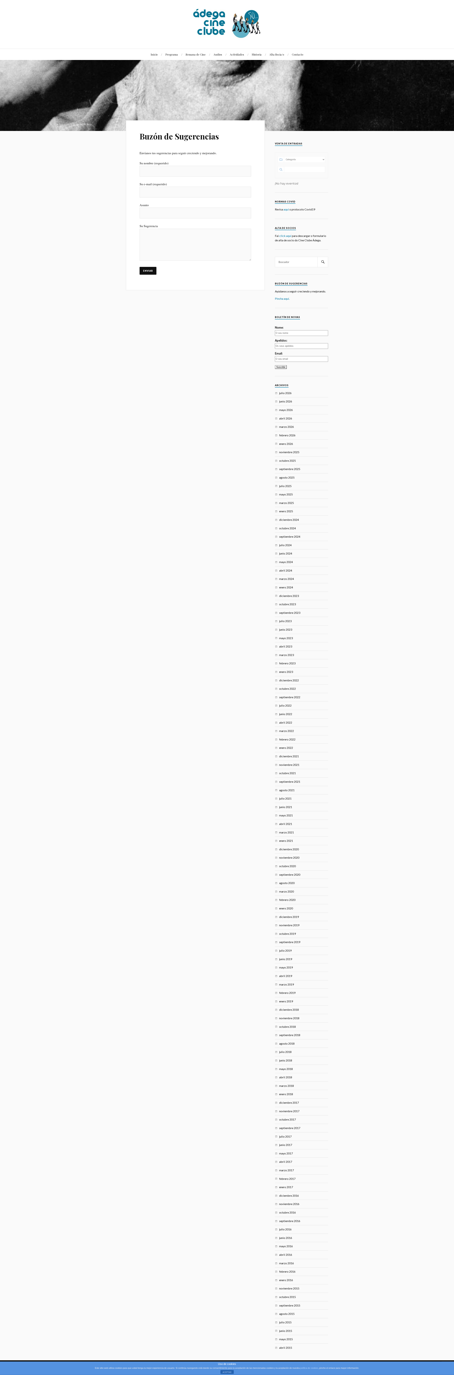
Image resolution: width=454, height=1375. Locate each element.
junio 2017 (285, 1144)
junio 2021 (285, 807)
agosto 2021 (287, 790)
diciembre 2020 (289, 849)
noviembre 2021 (289, 764)
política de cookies (309, 1368)
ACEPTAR (227, 1372)
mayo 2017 (286, 1153)
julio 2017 (285, 1136)
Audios (218, 54)
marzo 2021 (286, 832)
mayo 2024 (286, 562)
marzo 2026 (286, 426)
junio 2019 (285, 959)
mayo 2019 (286, 967)
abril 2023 (285, 646)
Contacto (297, 54)
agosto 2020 (287, 883)
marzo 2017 (286, 1170)
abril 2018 (285, 1077)
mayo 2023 (286, 638)
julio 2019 (285, 950)
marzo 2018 (286, 1085)
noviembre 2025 (289, 452)
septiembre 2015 (289, 1305)
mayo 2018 (286, 1069)
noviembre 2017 (289, 1111)
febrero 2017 (287, 1178)
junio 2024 (285, 553)
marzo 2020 (286, 891)
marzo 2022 (286, 730)
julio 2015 (285, 1322)
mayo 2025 (286, 494)
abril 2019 (285, 976)
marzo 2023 (286, 655)
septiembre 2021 (289, 781)
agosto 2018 (287, 1043)
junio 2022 (285, 714)
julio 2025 (285, 486)
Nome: (279, 327)
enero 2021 (286, 840)
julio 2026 (285, 393)
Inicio (154, 54)
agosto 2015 (287, 1313)
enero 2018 (286, 1094)
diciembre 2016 (289, 1195)
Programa (171, 54)
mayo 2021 (286, 815)
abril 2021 (285, 823)
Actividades (237, 54)
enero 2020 (286, 908)
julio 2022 (285, 705)
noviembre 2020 (289, 857)
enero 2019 (286, 1001)
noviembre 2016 (289, 1204)
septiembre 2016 (289, 1221)
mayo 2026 (286, 409)
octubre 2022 (287, 688)
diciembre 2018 (289, 1009)
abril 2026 (285, 418)
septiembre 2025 (289, 469)
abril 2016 (285, 1254)
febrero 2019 (287, 992)
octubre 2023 (287, 604)
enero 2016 (286, 1280)
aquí (286, 209)
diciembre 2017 (289, 1102)
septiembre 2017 (289, 1128)
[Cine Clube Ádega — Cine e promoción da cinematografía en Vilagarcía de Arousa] (227, 24)
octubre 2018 (287, 1026)
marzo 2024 (286, 578)
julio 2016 (285, 1229)
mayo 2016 (286, 1246)
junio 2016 (285, 1237)
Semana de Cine (196, 54)
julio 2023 (285, 621)
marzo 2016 (286, 1263)
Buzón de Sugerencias (179, 136)
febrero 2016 (287, 1271)
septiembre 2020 (289, 874)
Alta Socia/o (276, 54)
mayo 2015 (286, 1339)
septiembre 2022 (289, 697)
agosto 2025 (287, 477)
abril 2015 (285, 1347)
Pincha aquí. (282, 298)
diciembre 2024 (289, 519)
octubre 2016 (287, 1212)
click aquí (285, 235)
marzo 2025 (286, 502)
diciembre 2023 (289, 595)
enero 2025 (286, 511)
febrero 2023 (287, 663)
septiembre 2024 (289, 536)
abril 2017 (285, 1161)
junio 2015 (285, 1330)
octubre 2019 (287, 933)
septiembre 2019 (289, 942)
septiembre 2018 (289, 1035)
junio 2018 (285, 1060)
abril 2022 (285, 722)
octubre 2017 (287, 1119)
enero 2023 (286, 671)
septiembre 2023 (289, 612)
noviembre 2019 (289, 925)
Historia (257, 54)
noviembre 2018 (289, 1018)
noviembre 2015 (289, 1288)
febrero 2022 (287, 739)
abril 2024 (285, 570)
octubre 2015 (287, 1297)
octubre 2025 (287, 460)
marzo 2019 (286, 984)
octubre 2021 (287, 773)
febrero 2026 (287, 435)
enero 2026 (286, 443)
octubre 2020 (287, 866)
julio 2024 (285, 545)
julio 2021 (285, 798)
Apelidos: (281, 340)
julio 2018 (285, 1051)
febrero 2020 (287, 899)
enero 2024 (286, 587)
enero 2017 (286, 1187)
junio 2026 (285, 401)
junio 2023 (285, 629)
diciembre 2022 (289, 680)
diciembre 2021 (289, 756)
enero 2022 (286, 747)
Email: (279, 353)
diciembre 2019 (289, 916)
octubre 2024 (287, 528)
